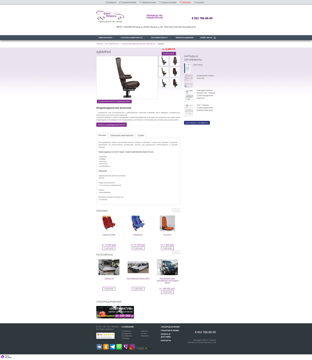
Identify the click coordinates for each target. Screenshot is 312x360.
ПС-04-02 (167, 234)
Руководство (126, 333)
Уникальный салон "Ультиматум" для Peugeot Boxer (167, 280)
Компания (112, 2)
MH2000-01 (138, 234)
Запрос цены (168, 53)
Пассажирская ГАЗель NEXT (138, 278)
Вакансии (145, 336)
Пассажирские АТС (160, 37)
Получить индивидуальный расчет (111, 125)
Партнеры (125, 338)
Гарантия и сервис (149, 2)
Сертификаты (126, 336)
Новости (144, 331)
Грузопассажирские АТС (133, 37)
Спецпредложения (129, 2)
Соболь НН (109, 278)
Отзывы (141, 135)
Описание (102, 135)
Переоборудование (185, 37)
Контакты (200, 2)
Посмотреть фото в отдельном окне (114, 101)
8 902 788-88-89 (205, 332)
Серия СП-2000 (109, 234)
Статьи (144, 333)
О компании (126, 331)
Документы (186, 2)
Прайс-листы (206, 37)
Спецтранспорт (106, 37)
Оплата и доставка (169, 2)
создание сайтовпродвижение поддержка (140, 348)
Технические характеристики (121, 135)
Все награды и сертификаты (197, 123)
